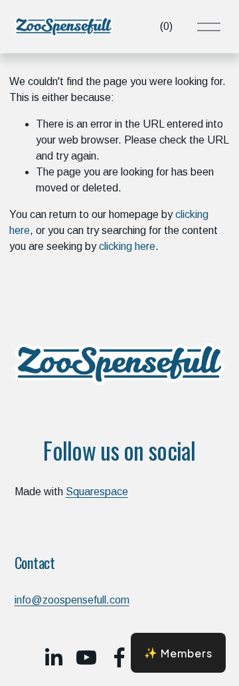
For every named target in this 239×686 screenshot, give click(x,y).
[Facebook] (119, 657)
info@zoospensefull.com (72, 600)
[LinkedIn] (53, 657)
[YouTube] (86, 657)
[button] (178, 653)
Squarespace (97, 491)
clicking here (127, 246)
